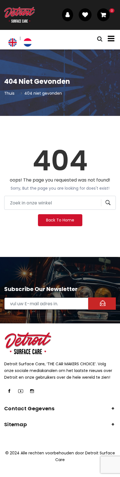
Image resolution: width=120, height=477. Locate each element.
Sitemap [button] (15, 424)
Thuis (9, 93)
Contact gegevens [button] (29, 408)
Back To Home (60, 220)
